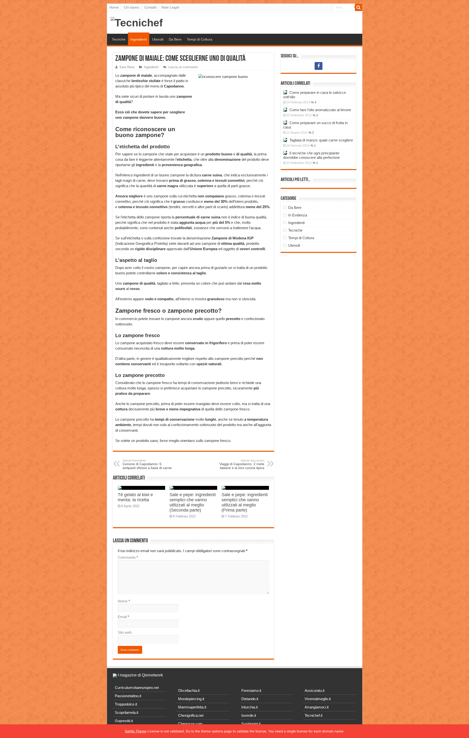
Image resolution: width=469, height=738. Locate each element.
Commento (128, 557)
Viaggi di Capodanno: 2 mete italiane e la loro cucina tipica (241, 464)
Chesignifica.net (190, 715)
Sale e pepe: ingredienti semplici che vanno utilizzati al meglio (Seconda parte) (193, 502)
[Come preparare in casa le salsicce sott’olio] (285, 92)
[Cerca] (358, 7)
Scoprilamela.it (126, 712)
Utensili (157, 39)
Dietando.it (249, 699)
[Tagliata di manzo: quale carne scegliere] (285, 140)
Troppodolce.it (126, 704)
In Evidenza (297, 215)
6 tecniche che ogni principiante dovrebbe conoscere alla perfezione (311, 155)
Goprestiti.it (124, 721)
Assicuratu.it (314, 690)
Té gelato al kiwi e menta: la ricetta (135, 497)
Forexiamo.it (251, 690)
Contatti (150, 7)
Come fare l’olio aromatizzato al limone (320, 110)
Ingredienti (138, 39)
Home (114, 7)
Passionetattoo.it (128, 696)
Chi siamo (131, 7)
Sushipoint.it (251, 724)
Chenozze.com (190, 724)
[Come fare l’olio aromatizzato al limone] (285, 110)
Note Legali (170, 7)
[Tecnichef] (137, 22)
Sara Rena (126, 67)
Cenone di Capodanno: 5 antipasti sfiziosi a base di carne (147, 464)
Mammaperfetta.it (192, 707)
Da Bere (175, 39)
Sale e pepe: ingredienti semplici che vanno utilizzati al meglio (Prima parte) (245, 502)
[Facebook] (318, 66)
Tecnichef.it (313, 715)
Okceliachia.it (189, 690)
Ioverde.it (248, 715)
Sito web (124, 632)
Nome (124, 601)
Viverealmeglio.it (318, 699)
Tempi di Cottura (199, 39)
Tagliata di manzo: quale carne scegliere (321, 140)
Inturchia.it (249, 707)
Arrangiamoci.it (317, 707)
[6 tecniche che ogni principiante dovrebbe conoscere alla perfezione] (285, 153)
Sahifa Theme (136, 731)
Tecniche (119, 39)
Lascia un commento (183, 67)
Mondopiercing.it (191, 699)
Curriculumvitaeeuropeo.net (137, 687)
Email (123, 617)
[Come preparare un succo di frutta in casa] (285, 123)
